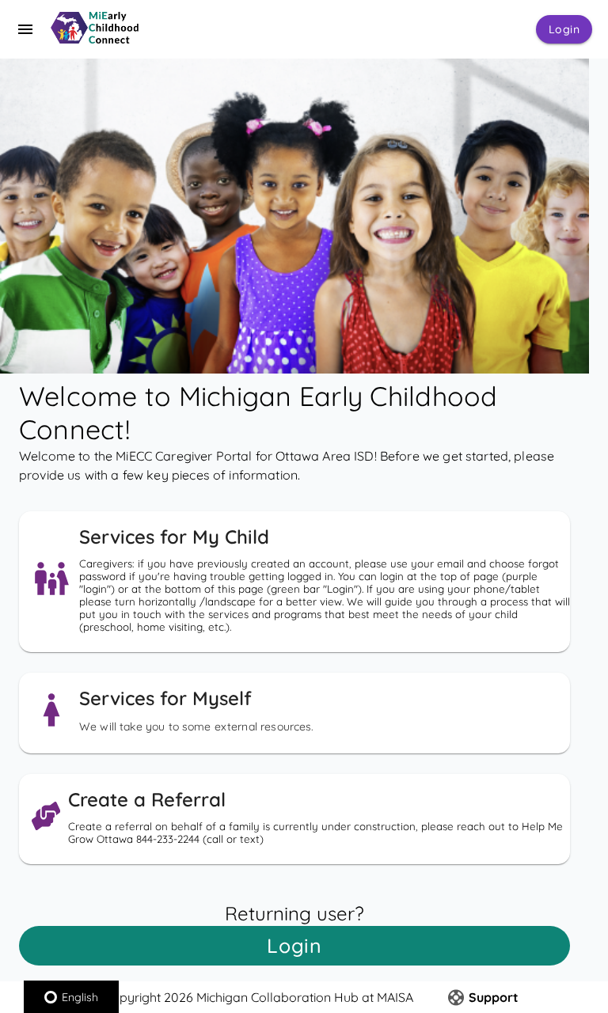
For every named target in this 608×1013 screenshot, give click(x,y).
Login (564, 29)
